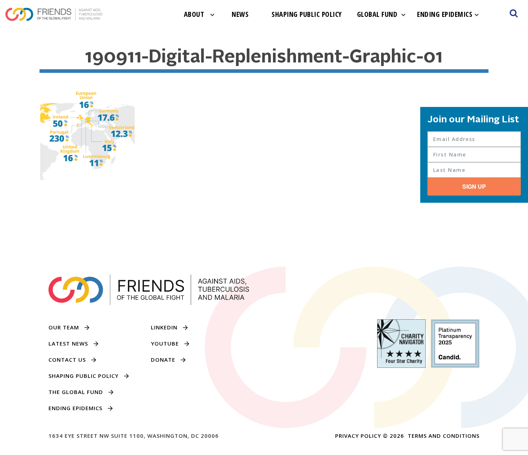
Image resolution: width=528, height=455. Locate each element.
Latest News (68, 343)
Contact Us (67, 359)
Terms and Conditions (444, 435)
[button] (513, 14)
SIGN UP (474, 186)
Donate (163, 359)
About (194, 14)
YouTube (165, 343)
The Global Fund (75, 391)
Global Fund (377, 14)
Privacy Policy (358, 435)
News (240, 14)
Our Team (63, 327)
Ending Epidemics (444, 14)
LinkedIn (164, 327)
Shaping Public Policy (307, 14)
